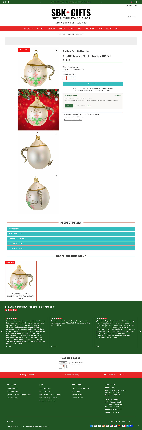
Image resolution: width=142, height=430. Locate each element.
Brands (99, 29)
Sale (116, 29)
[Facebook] (3, 2)
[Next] (102, 2)
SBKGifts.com (26, 426)
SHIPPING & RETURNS (17, 239)
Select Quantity (69, 74)
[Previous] (40, 2)
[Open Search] (128, 16)
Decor (80, 29)
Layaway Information (47, 401)
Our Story (76, 391)
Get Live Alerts (12, 398)
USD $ (135, 2)
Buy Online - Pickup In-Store (50, 395)
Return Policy (44, 391)
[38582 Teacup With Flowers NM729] (20, 276)
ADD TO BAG (93, 84)
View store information (73, 120)
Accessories (90, 29)
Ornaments (51, 29)
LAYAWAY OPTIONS (16, 243)
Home (59, 34)
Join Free (69, 105)
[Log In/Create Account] (130, 16)
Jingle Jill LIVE (28, 29)
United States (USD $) (121, 421)
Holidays (62, 29)
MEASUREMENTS (15, 234)
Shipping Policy (45, 388)
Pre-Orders (40, 29)
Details (88, 2)
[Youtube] (8, 2)
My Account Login (14, 391)
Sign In (89, 105)
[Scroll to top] (138, 425)
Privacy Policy (77, 395)
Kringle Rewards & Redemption (19, 395)
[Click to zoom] (56, 50)
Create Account (13, 388)
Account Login (132, 6)
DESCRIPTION (14, 229)
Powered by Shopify (41, 426)
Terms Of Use (77, 398)
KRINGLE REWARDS (16, 248)
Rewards (108, 29)
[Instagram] (6, 2)
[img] (72, 310)
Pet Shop (71, 29)
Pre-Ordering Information (49, 398)
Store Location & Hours (81, 388)
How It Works (118, 95)
